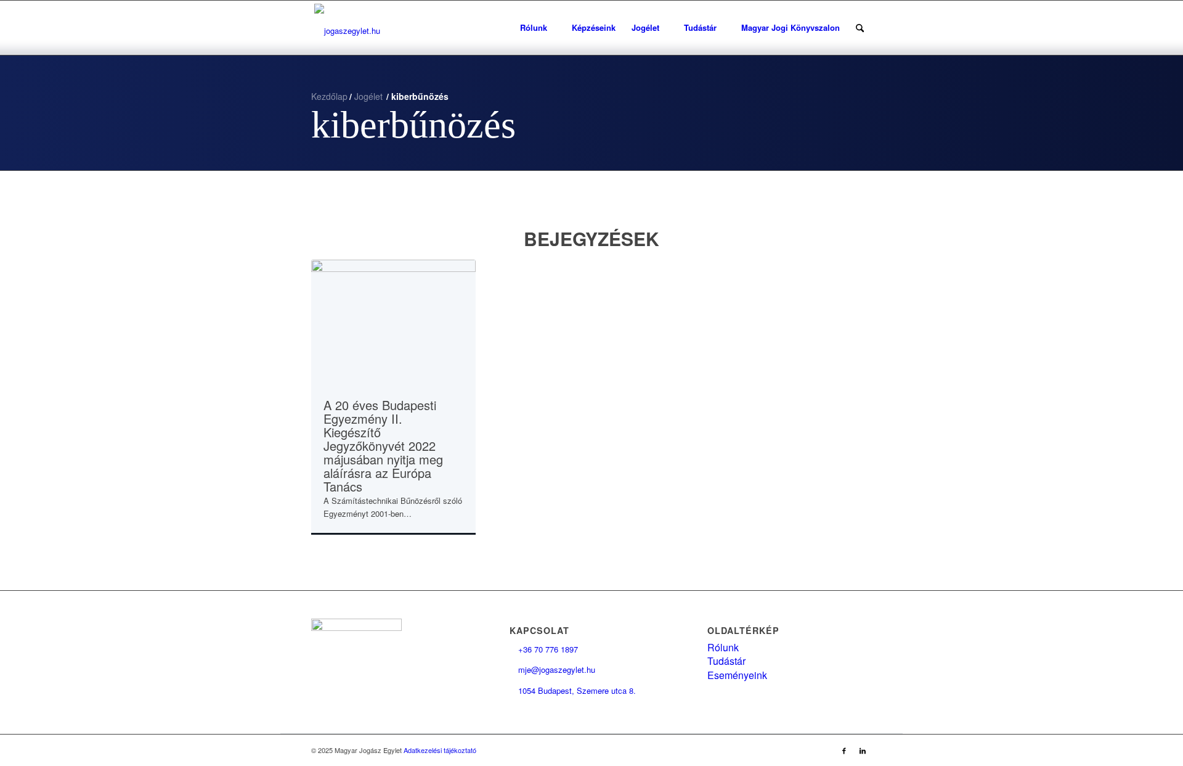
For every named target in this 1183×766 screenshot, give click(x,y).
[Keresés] (860, 28)
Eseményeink (737, 675)
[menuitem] (538, 28)
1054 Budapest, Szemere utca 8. (573, 690)
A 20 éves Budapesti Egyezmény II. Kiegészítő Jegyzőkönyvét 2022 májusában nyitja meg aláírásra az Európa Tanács (383, 445)
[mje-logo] (347, 28)
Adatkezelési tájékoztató (440, 750)
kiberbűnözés (413, 125)
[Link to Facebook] (844, 750)
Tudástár (726, 661)
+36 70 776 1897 (544, 649)
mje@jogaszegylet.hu (552, 669)
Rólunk (723, 647)
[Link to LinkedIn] (862, 750)
